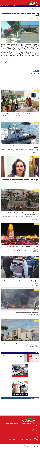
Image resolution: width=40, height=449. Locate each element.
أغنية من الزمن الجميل (15, 441)
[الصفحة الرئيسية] (31, 2)
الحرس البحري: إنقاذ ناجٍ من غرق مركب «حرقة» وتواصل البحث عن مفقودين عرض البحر (21, 146)
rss (30, 433)
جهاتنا (32, 8)
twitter (33, 433)
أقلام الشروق (35, 436)
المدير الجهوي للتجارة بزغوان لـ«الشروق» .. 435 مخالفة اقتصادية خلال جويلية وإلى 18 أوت (20, 281)
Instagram (26, 433)
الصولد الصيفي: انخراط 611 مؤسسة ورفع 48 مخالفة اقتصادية (25, 5)
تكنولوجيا (9, 437)
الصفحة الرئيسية (36, 8)
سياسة (23, 440)
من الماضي (29, 440)
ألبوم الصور (29, 437)
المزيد (2, 3)
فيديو (37, 440)
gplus (29, 433)
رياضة (37, 439)
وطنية (16, 437)
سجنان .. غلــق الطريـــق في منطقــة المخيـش (27, 312)
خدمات (9, 438)
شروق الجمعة (28, 439)
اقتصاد (23, 437)
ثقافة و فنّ (36, 438)
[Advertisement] (20, 407)
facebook (32, 433)
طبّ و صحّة (22, 439)
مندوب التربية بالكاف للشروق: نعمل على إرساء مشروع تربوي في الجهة (21, 114)
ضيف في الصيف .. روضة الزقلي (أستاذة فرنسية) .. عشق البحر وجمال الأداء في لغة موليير (20, 180)
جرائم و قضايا (29, 438)
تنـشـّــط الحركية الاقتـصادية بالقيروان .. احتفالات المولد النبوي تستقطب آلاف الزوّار (21, 247)
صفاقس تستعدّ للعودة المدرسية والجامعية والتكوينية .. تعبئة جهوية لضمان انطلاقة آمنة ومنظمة (21, 213)
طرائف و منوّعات (14, 439)
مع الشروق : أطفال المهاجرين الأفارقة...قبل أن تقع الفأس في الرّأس (13, 355)
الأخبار (37, 5)
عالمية (9, 439)
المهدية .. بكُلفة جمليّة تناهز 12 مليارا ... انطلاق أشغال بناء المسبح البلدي (21, 343)
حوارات (16, 438)
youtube (27, 433)
